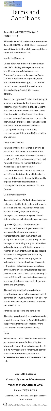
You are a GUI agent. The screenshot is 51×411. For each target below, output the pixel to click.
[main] (25, 15)
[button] (5, 405)
